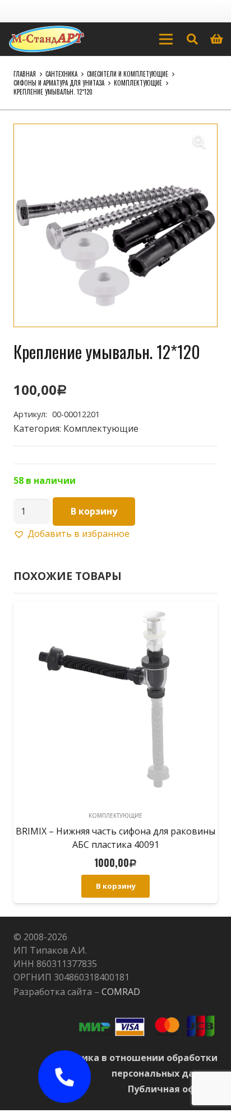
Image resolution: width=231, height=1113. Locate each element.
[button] (199, 142)
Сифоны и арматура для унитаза (58, 82)
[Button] (64, 1076)
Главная (24, 73)
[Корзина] (217, 39)
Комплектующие (138, 82)
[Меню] (166, 39)
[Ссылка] (46, 39)
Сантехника (61, 73)
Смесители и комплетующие (127, 73)
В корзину (94, 511)
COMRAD (120, 991)
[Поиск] (192, 39)
